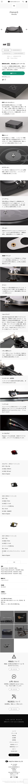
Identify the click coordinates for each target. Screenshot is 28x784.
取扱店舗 (14, 735)
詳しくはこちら (14, 669)
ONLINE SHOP (14, 751)
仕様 (14, 562)
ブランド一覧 (14, 733)
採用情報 (14, 740)
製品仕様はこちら (6, 76)
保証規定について (14, 744)
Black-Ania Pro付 (19, 53)
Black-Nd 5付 (16, 50)
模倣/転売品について (14, 746)
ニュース (14, 731)
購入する (13, 73)
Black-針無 (6, 50)
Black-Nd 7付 (7, 53)
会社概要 (14, 737)
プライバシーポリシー (14, 742)
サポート (14, 749)
